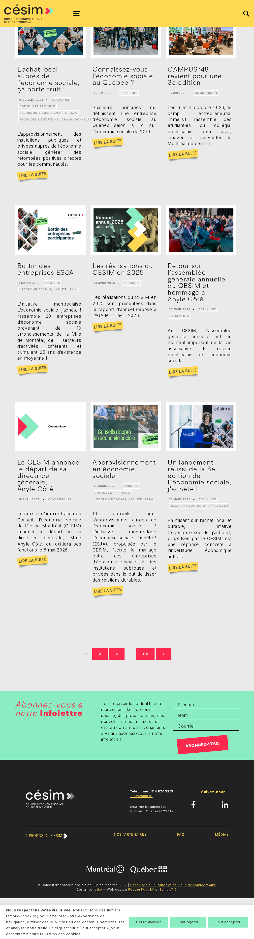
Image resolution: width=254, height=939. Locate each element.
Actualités (61, 99)
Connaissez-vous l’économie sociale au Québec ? (123, 76)
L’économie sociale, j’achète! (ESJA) (48, 113)
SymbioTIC (168, 889)
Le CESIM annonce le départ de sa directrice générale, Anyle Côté (48, 475)
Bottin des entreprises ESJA (45, 269)
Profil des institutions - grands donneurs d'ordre (62, 119)
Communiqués (206, 93)
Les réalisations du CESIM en (123, 269)
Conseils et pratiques (37, 106)
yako (98, 889)
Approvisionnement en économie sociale (124, 469)
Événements (179, 316)
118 (147, 653)
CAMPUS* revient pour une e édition (195, 76)
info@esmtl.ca (141, 796)
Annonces (52, 283)
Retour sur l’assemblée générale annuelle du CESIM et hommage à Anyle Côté (196, 282)
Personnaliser (148, 922)
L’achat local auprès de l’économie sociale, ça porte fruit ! (48, 79)
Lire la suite (32, 175)
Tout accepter (228, 922)
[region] (127, 922)
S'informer (129, 93)
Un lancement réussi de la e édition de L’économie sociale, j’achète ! (199, 475)
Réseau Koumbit (141, 889)
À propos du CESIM (44, 836)
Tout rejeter (187, 922)
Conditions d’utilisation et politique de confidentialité (173, 885)
